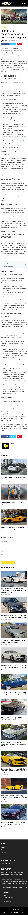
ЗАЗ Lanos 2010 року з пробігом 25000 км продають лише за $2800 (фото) (13, 641)
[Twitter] (4, 864)
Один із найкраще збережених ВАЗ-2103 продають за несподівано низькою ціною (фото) (13, 744)
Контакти (3, 852)
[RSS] (8, 864)
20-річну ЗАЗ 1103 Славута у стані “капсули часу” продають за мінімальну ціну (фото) (13, 693)
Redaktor (6, 40)
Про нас (3, 850)
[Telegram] (6, 864)
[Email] (9, 864)
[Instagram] (5, 864)
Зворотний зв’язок (9, 901)
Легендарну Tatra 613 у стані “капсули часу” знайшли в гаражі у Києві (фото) (14, 718)
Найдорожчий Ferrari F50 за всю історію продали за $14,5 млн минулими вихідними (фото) (14, 797)
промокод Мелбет (20, 141)
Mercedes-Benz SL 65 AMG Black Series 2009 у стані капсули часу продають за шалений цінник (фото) (13, 667)
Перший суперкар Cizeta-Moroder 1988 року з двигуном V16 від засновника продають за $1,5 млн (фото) (13, 590)
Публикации (4, 27)
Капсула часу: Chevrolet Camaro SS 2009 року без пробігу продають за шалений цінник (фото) (14, 770)
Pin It (20, 43)
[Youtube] (2, 864)
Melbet (9, 412)
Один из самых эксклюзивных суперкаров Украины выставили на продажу (12, 528)
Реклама (3, 855)
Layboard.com (23, 887)
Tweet (14, 43)
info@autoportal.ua (21, 883)
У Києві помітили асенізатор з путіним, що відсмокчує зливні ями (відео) (12, 503)
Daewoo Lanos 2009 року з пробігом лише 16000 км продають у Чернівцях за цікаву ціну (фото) (13, 824)
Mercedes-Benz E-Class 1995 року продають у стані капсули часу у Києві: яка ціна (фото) (14, 616)
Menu (25, 3)
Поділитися (5, 43)
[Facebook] (1, 864)
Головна (3, 847)
